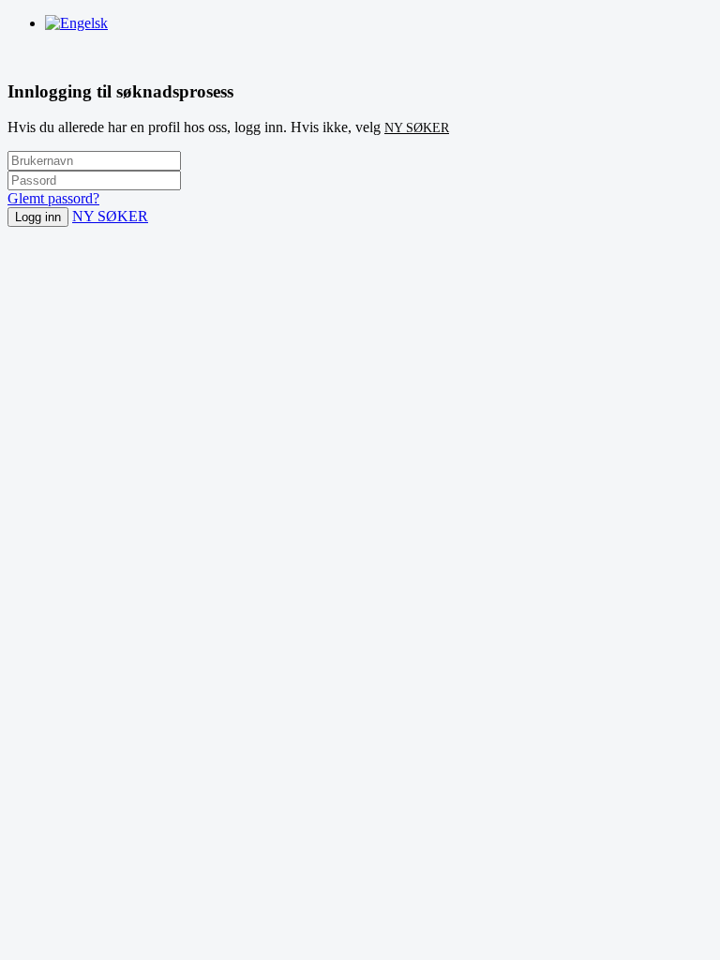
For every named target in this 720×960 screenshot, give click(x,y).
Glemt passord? (53, 198)
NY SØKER (416, 128)
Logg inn (38, 217)
